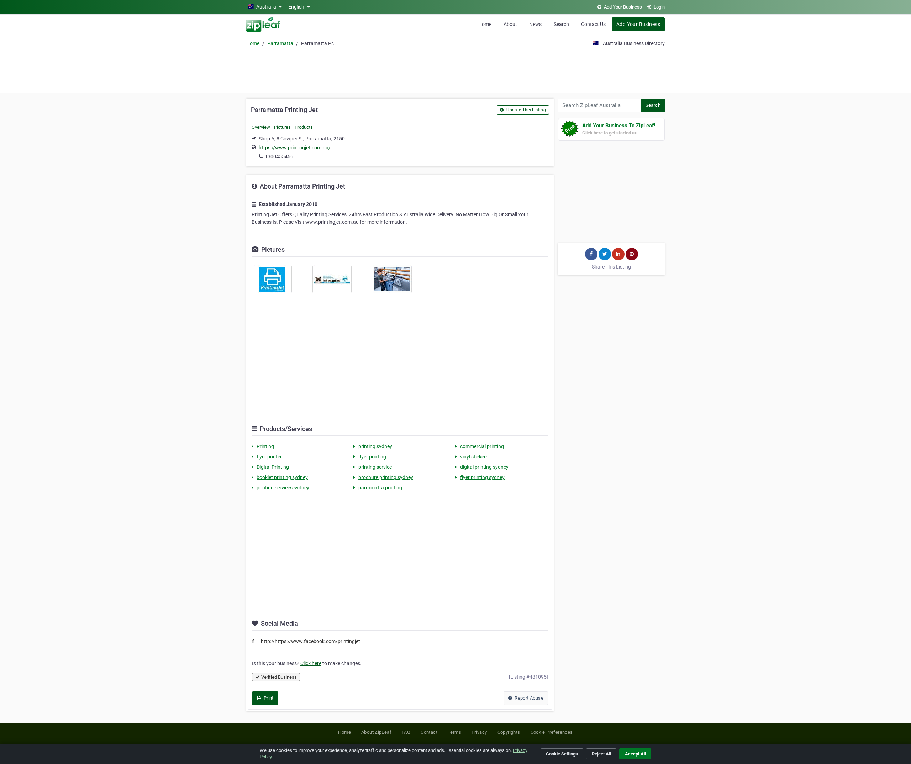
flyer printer (269, 457)
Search (561, 24)
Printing (265, 446)
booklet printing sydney (282, 477)
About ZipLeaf (376, 732)
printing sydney (375, 446)
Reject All (601, 754)
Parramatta (280, 43)
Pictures (282, 127)
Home (484, 24)
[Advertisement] (455, 72)
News (535, 24)
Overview (261, 127)
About (510, 24)
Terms (454, 732)
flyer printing (372, 457)
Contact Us (593, 24)
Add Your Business (638, 24)
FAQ (406, 732)
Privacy (479, 732)
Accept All (635, 754)
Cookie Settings (562, 754)
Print (267, 698)
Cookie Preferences (552, 732)
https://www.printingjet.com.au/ (295, 147)
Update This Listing (525, 109)
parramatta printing (380, 487)
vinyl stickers (474, 457)
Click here (310, 663)
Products (304, 127)
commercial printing (482, 446)
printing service (375, 467)
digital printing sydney (484, 467)
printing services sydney (283, 487)
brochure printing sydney (385, 477)
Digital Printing (273, 467)
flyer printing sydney (482, 477)
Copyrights (508, 732)
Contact (429, 732)
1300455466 (279, 156)
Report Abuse (528, 698)
